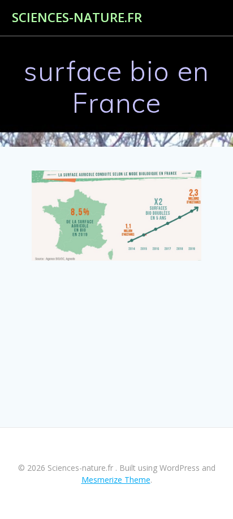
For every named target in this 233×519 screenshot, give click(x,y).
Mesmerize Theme (115, 479)
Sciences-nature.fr (77, 17)
